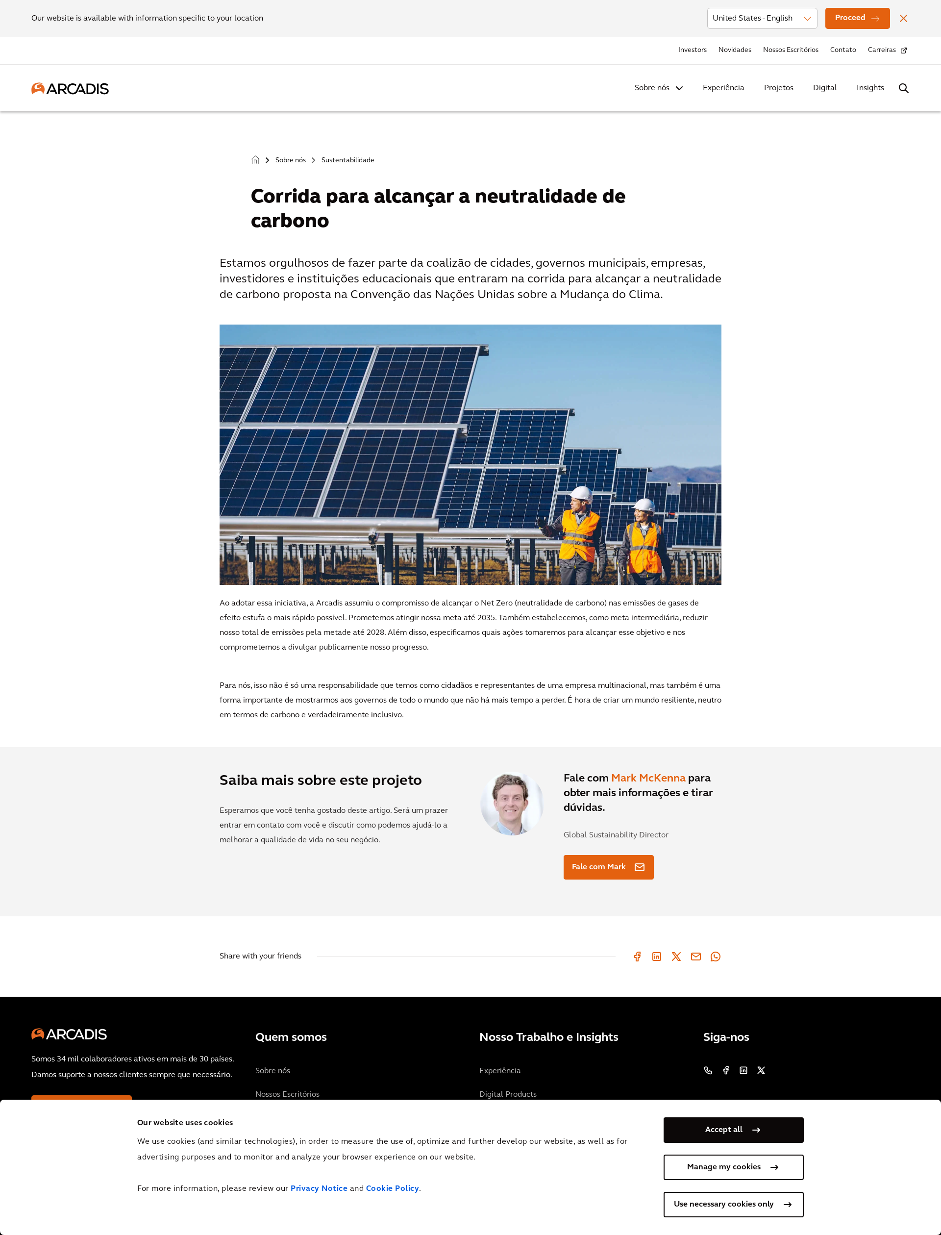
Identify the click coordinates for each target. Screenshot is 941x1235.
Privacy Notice (319, 1189)
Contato (843, 50)
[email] (696, 956)
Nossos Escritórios (790, 50)
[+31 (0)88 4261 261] (708, 1070)
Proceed (850, 18)
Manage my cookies (724, 1167)
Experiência (723, 88)
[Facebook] (637, 956)
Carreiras (882, 50)
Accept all (724, 1130)
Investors (692, 50)
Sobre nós (652, 88)
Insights (870, 88)
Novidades (734, 50)
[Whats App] (715, 956)
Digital (825, 88)
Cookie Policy (393, 1189)
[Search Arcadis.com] (904, 88)
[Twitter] (676, 956)
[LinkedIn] (657, 956)
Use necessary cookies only (724, 1205)
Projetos (778, 88)
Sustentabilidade (348, 160)
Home (255, 160)
